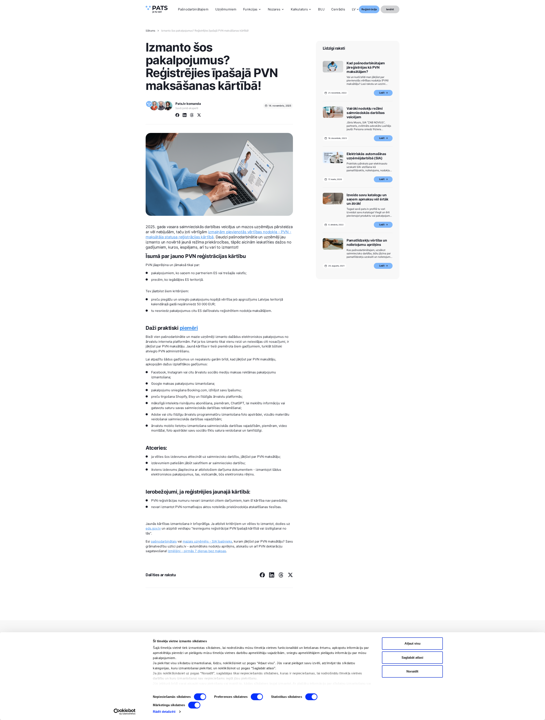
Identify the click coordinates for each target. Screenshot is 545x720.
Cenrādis (338, 9)
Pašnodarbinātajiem (193, 9)
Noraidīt (412, 671)
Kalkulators (299, 9)
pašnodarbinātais (164, 541)
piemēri (189, 328)
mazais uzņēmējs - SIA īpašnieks (207, 541)
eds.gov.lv (153, 528)
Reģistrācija (369, 9)
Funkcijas (250, 9)
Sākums (150, 30)
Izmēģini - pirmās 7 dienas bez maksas (197, 551)
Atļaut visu (412, 643)
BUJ (321, 9)
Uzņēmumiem (226, 9)
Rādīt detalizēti (164, 711)
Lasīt (381, 92)
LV (354, 9)
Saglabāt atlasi (412, 657)
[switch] (257, 696)
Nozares (274, 9)
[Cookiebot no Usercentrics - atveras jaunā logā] (124, 711)
